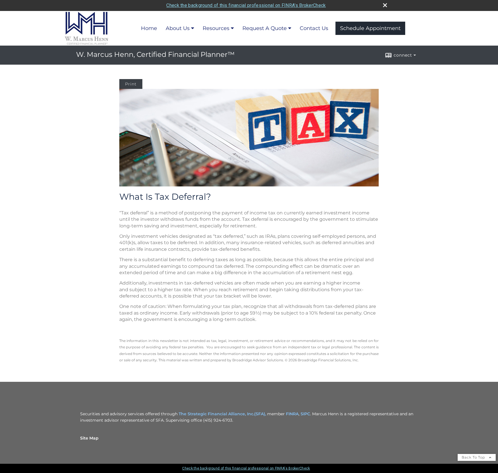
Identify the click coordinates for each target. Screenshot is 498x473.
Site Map (89, 438)
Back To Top (474, 457)
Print (131, 84)
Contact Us (314, 28)
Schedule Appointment (370, 28)
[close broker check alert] (385, 5)
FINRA (292, 413)
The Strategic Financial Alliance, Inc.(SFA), (223, 413)
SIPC (305, 413)
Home (149, 28)
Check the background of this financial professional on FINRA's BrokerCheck (246, 5)
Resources (216, 28)
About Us (178, 28)
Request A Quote (264, 28)
